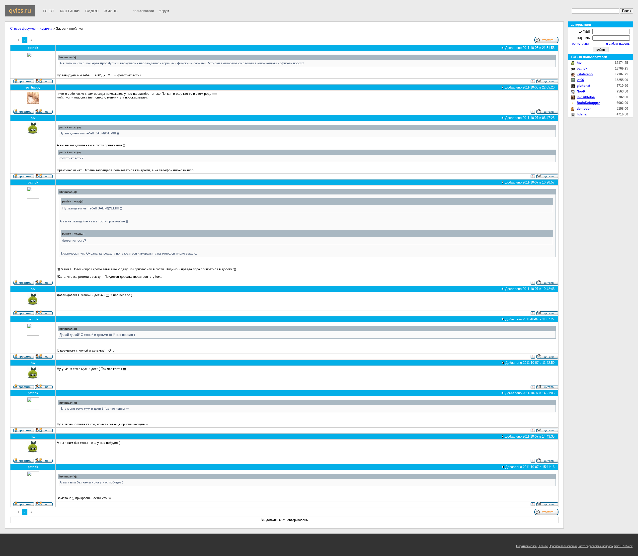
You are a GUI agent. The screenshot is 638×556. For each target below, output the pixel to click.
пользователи (143, 11)
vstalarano (585, 74)
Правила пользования (563, 546)
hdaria (581, 114)
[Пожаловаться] (532, 82)
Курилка (46, 28)
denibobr (584, 108)
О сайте (543, 546)
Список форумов (23, 28)
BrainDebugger (588, 103)
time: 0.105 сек (623, 546)
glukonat (583, 86)
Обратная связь (526, 546)
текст (48, 10)
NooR (581, 91)
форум (164, 11)
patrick (582, 68)
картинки (70, 10)
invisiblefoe (586, 97)
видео (92, 10)
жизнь (111, 10)
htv (579, 63)
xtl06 (580, 80)
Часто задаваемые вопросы (595, 546)
